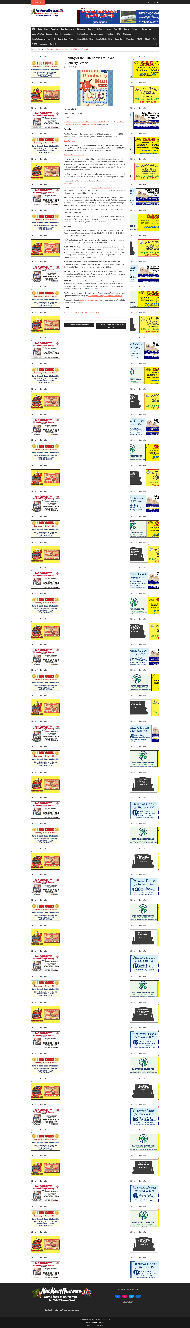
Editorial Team (81, 67)
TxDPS (34, 44)
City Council (127, 34)
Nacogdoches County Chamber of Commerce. (105, 296)
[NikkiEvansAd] (45, 102)
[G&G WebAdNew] (144, 77)
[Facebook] (148, 2)
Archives (43, 44)
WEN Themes (100, 1325)
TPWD (139, 39)
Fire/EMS (117, 29)
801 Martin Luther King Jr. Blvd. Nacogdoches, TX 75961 (84, 122)
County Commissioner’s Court (43, 39)
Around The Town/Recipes (42, 34)
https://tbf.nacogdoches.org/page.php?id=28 (83, 312)
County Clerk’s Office (104, 39)
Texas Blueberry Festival (101, 188)
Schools (135, 29)
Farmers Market (97, 34)
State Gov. (130, 39)
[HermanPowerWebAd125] (45, 128)
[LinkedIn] (158, 2)
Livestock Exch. (82, 34)
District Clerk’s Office (85, 39)
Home (88, 1322)
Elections (110, 34)
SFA (118, 34)
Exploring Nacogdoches (64, 34)
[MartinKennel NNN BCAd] (144, 128)
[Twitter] (154, 2)
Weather (54, 29)
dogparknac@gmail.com (88, 300)
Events (90, 29)
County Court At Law (66, 39)
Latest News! (43, 29)
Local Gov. (119, 39)
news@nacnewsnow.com (68, 1310)
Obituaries (81, 29)
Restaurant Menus (104, 29)
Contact (53, 44)
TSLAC (147, 39)
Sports (126, 29)
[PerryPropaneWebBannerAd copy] (118, 16)
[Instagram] (151, 2)
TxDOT (155, 39)
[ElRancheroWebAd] (144, 102)
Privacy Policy (128, 1302)
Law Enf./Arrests (67, 29)
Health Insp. (146, 29)
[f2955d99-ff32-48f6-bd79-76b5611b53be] (45, 77)
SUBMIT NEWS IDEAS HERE (128, 1289)
